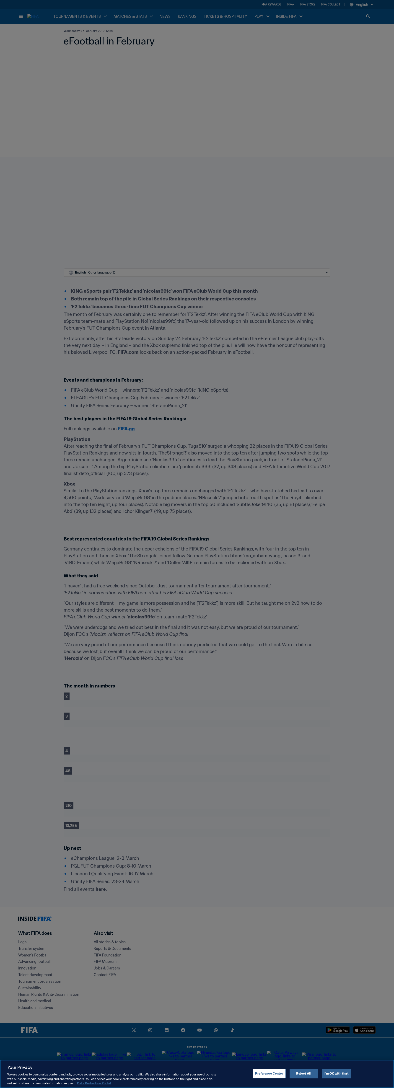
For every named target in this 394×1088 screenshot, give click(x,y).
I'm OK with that (336, 1073)
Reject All (303, 1073)
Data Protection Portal (94, 1083)
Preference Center (269, 1073)
